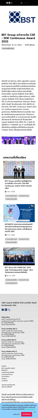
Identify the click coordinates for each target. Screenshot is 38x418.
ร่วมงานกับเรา (6, 376)
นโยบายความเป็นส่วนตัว (8, 385)
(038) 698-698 (9, 334)
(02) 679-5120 (9, 323)
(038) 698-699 (11, 336)
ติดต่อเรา (4, 379)
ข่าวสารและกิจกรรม (7, 374)
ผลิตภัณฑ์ (4, 370)
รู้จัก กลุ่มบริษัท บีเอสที (8, 368)
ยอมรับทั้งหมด (26, 414)
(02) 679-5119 (10, 325)
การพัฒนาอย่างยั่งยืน (8, 372)
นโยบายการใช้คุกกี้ (7, 387)
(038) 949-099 (11, 359)
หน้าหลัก (4, 366)
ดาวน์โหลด (5, 381)
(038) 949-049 (9, 357)
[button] (21, 2)
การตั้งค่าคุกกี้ (16, 414)
